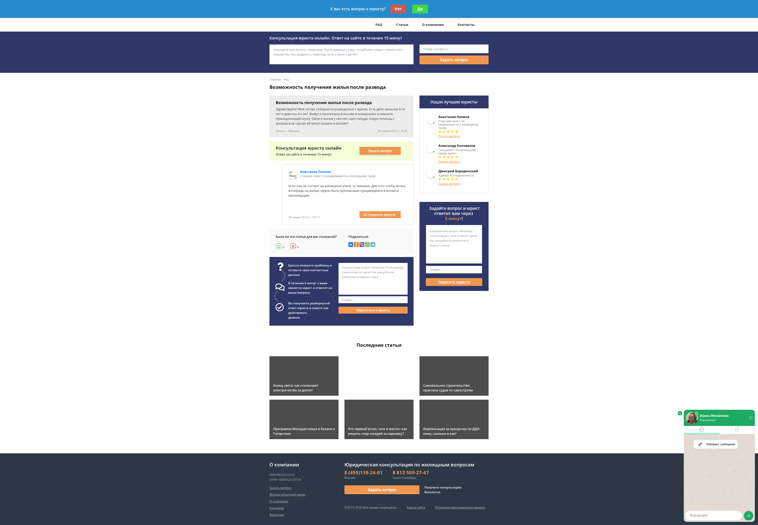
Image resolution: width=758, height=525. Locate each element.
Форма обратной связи (287, 494)
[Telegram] (373, 244)
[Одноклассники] (356, 244)
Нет (398, 8)
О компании (433, 24)
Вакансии (276, 515)
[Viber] (361, 244)
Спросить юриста (381, 215)
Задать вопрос (454, 59)
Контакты (466, 24)
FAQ (378, 24)
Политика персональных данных (460, 507)
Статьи (402, 24)
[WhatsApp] (367, 244)
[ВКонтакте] (350, 244)
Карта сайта (416, 507)
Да (420, 8)
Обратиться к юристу (373, 310)
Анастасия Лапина (315, 172)
